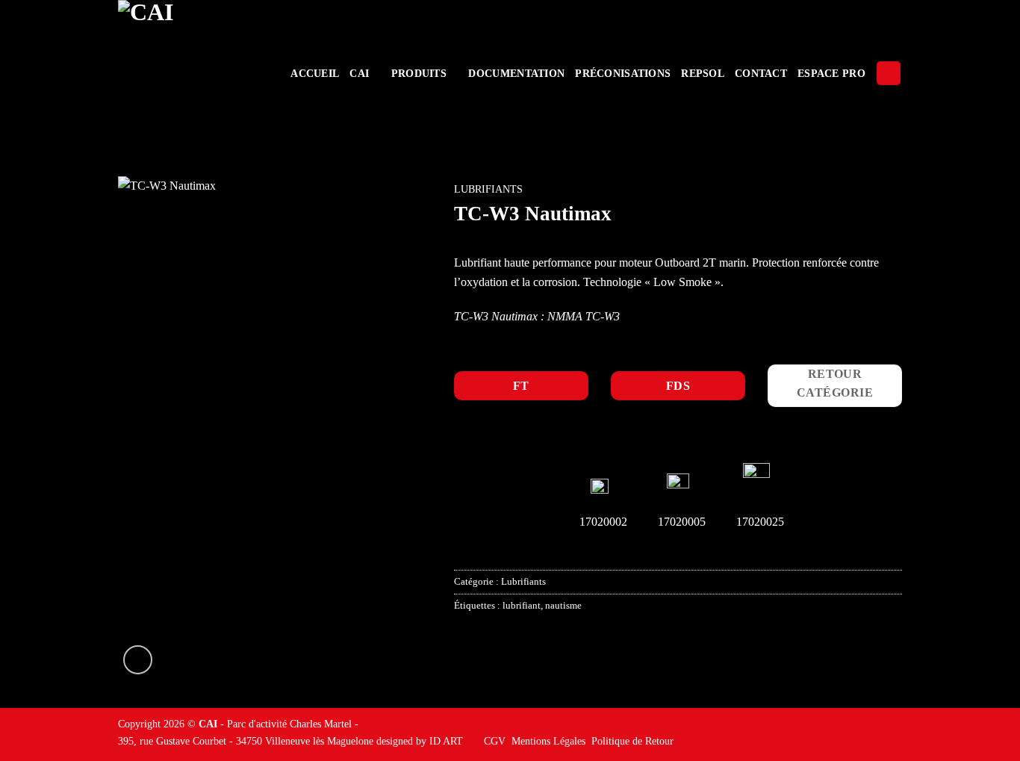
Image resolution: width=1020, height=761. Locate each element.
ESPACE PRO (831, 73)
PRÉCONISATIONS (623, 73)
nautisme (563, 605)
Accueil (314, 73)
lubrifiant (522, 605)
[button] (137, 659)
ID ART (446, 741)
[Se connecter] (889, 73)
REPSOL (702, 73)
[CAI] (191, 73)
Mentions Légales (548, 741)
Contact (761, 73)
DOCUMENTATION (516, 73)
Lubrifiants (488, 189)
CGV (495, 741)
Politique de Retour (632, 741)
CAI (359, 73)
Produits (419, 73)
